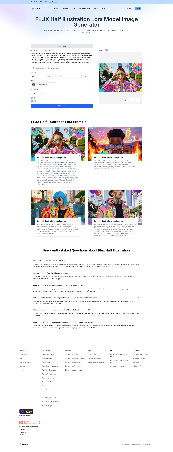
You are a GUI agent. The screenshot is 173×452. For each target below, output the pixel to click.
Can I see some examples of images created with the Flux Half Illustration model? (65, 298)
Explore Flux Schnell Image (74, 358)
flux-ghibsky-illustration (50, 366)
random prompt (39, 68)
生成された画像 (103, 50)
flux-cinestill (46, 362)
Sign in (138, 8)
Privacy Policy (92, 354)
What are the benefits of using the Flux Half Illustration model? (58, 285)
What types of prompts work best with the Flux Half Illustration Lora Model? (63, 322)
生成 (61, 106)
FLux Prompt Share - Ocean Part (120, 361)
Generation (64, 8)
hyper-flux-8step (48, 354)
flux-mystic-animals (49, 378)
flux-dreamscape (48, 394)
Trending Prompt (139, 358)
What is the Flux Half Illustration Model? (49, 261)
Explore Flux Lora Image (73, 370)
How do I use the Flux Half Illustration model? (51, 273)
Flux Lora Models (84, 8)
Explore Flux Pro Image (73, 366)
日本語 (130, 8)
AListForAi (22, 432)
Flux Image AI (5, 451)
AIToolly (22, 429)
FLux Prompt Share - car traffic (119, 355)
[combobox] (44, 84)
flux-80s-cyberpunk (49, 398)
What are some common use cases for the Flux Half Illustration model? (61, 310)
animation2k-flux (48, 390)
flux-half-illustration (49, 370)
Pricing (102, 8)
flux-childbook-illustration (51, 402)
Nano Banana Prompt (140, 354)
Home (56, 8)
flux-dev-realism (47, 358)
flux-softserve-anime (49, 374)
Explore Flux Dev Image (73, 362)
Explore (95, 8)
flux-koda (45, 386)
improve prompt (55, 68)
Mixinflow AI (53, 2)
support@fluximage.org (96, 362)
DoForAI (136, 362)
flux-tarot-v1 (46, 382)
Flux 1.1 (73, 8)
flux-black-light (47, 406)
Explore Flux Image (71, 354)
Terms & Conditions (94, 358)
